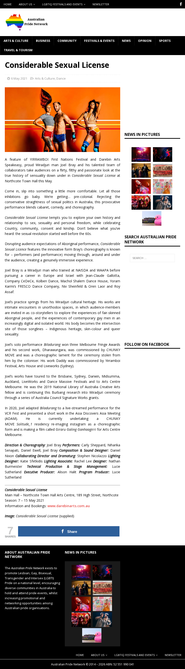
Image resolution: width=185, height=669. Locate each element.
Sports (165, 41)
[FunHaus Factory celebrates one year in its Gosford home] (141, 202)
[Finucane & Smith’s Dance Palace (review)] (162, 154)
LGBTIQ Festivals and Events (62, 4)
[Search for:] (152, 258)
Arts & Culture (16, 41)
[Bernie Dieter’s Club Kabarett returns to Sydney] (141, 186)
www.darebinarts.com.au (68, 506)
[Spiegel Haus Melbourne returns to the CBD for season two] (141, 154)
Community (67, 41)
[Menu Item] (181, 4)
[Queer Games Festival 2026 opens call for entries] (162, 170)
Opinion (145, 41)
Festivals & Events (99, 41)
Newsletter (100, 4)
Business (43, 41)
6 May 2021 (19, 78)
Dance (61, 78)
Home (8, 4)
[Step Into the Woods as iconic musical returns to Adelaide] (162, 202)
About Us (25, 4)
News (126, 41)
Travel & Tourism (18, 50)
